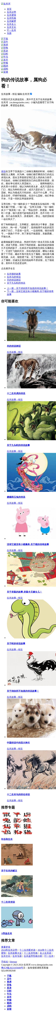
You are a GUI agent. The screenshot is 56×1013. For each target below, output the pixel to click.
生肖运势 (11, 12)
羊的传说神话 (14, 280)
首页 (9, 9)
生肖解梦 (11, 21)
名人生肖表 (45, 953)
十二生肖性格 (31, 953)
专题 (9, 33)
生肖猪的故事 (14, 274)
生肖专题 (17, 956)
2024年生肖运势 (9, 950)
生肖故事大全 (15, 953)
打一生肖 (11, 30)
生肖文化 (11, 27)
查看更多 (5, 947)
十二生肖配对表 (27, 950)
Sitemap (13, 961)
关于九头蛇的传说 (16, 283)
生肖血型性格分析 (33, 956)
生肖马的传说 (14, 277)
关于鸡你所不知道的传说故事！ (27, 288)
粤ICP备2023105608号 (12, 968)
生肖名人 (11, 24)
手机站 (4, 961)
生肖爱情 (11, 15)
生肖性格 (11, 18)
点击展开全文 (8, 268)
